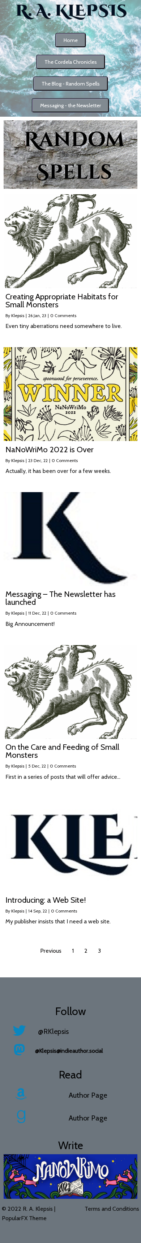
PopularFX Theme (24, 1218)
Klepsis (17, 315)
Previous (50, 950)
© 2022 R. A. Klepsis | (28, 1208)
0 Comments (63, 315)
